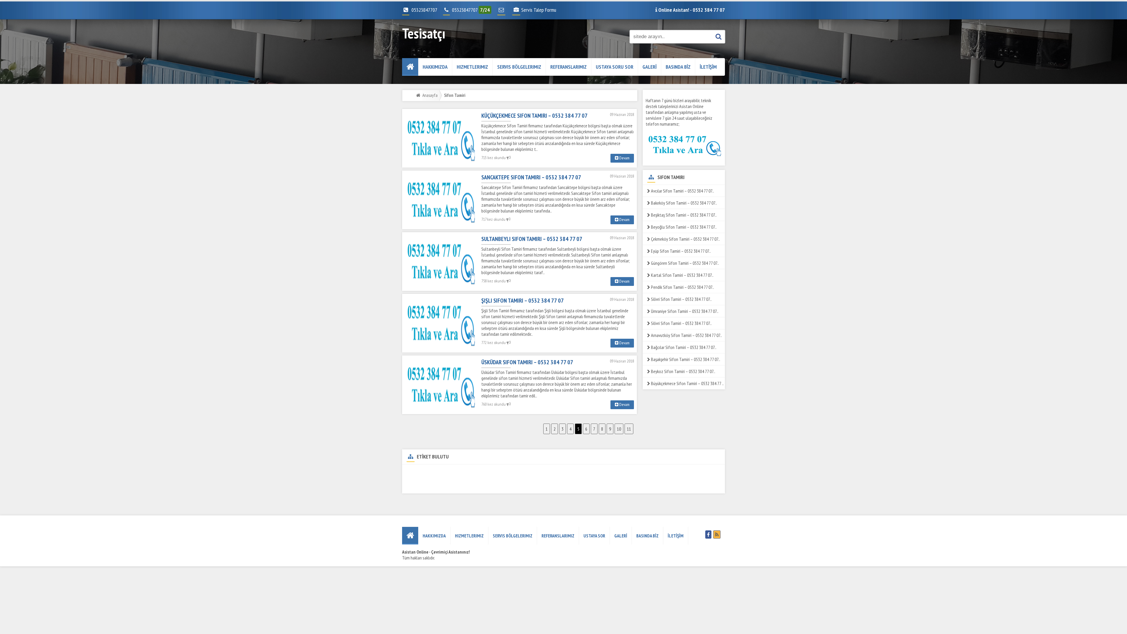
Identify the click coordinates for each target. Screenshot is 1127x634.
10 (619, 429)
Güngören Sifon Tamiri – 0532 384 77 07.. (684, 263)
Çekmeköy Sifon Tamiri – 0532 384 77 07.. (685, 239)
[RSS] (717, 534)
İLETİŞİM (708, 66)
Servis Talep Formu (538, 9)
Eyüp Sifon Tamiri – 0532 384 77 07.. (680, 251)
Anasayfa (430, 95)
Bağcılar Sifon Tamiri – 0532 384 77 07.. (683, 347)
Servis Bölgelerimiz (519, 66)
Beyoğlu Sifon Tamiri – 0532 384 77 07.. (683, 227)
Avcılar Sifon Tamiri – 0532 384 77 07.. (682, 191)
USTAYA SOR (594, 536)
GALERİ (649, 66)
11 (629, 429)
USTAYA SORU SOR (614, 66)
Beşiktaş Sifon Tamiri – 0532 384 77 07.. (683, 215)
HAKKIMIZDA (435, 66)
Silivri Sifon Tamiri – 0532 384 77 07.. (681, 299)
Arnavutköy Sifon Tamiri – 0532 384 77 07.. (686, 335)
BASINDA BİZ (678, 66)
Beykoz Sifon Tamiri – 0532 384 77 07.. (682, 371)
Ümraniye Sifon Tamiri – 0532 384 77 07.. (684, 311)
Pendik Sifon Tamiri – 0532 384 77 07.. (682, 287)
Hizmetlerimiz (472, 66)
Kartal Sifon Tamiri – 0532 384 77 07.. (681, 275)
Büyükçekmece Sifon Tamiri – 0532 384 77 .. (687, 383)
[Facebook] (708, 534)
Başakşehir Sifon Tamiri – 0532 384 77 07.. (685, 359)
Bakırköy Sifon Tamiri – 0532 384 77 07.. (683, 203)
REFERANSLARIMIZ (568, 66)
